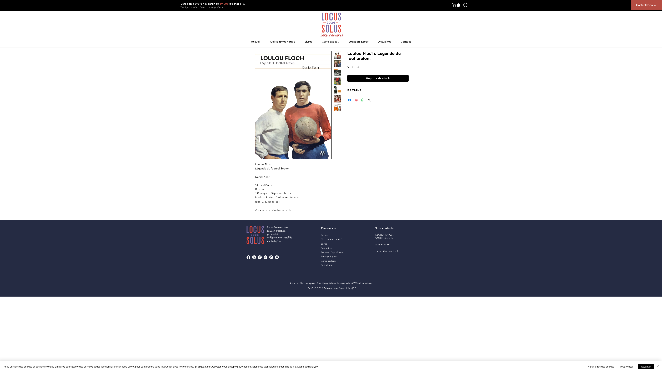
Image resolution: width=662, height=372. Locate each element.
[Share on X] (369, 100)
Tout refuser (626, 366)
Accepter (646, 366)
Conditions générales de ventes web (333, 283)
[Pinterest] (271, 257)
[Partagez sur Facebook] (350, 100)
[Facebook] (248, 257)
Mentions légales (307, 283)
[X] (260, 257)
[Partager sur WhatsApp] (363, 100)
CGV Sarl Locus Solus (362, 283)
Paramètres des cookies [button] (601, 366)
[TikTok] (265, 257)
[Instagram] (254, 257)
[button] (456, 5)
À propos (294, 283)
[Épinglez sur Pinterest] (356, 100)
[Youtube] (277, 257)
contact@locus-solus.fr (387, 251)
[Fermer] (658, 366)
